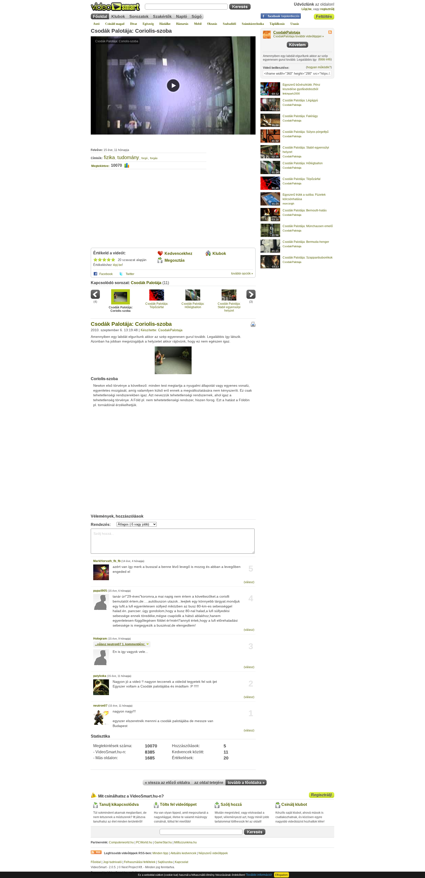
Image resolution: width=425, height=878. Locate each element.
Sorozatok (139, 16)
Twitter (130, 274)
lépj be (117, 265)
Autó (96, 24)
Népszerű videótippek (213, 853)
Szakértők (162, 16)
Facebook (106, 274)
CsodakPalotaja (286, 32)
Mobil (197, 24)
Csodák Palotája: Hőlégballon (193, 305)
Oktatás (212, 24)
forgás (154, 158)
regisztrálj (327, 9)
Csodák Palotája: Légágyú (300, 100)
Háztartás (182, 24)
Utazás (294, 24)
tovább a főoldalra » (246, 783)
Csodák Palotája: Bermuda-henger (306, 242)
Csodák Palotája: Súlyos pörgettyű (306, 132)
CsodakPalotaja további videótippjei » (298, 36)
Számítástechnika (253, 24)
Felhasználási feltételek (139, 862)
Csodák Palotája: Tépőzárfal (156, 305)
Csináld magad (114, 24)
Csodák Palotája (146, 283)
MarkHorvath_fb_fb (107, 561)
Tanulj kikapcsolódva (119, 804)
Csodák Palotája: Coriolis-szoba (131, 31)
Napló (181, 16)
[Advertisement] (231, 155)
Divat (133, 24)
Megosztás (175, 260)
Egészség (148, 24)
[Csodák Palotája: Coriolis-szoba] (173, 373)
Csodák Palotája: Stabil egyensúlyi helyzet (229, 307)
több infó (325, 59)
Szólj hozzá (231, 804)
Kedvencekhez (178, 253)
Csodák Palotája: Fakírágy (300, 116)
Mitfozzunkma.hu (185, 842)
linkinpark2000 (291, 93)
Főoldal (100, 16)
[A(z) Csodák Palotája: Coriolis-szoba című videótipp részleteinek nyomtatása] (253, 326)
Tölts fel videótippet (178, 804)
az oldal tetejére (208, 783)
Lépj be (307, 9)
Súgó (197, 16)
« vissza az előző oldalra (167, 783)
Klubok (118, 16)
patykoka (99, 676)
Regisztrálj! (321, 795)
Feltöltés (324, 16)
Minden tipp (160, 853)
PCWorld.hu (144, 842)
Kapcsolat (181, 862)
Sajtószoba (165, 862)
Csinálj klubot (294, 804)
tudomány (128, 157)
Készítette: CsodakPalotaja (161, 330)
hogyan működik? (319, 67)
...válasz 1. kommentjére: (120, 644)
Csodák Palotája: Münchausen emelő (308, 226)
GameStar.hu (163, 842)
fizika (109, 157)
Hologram (100, 638)
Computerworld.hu (121, 842)
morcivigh (288, 203)
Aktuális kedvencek (183, 853)
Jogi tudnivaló (112, 862)
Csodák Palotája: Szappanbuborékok (308, 257)
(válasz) (249, 582)
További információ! (259, 875)
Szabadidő (229, 24)
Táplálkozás (277, 24)
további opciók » (242, 273)
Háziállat (164, 24)
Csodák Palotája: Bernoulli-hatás (305, 210)
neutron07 (100, 705)
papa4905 (100, 590)
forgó (144, 158)
